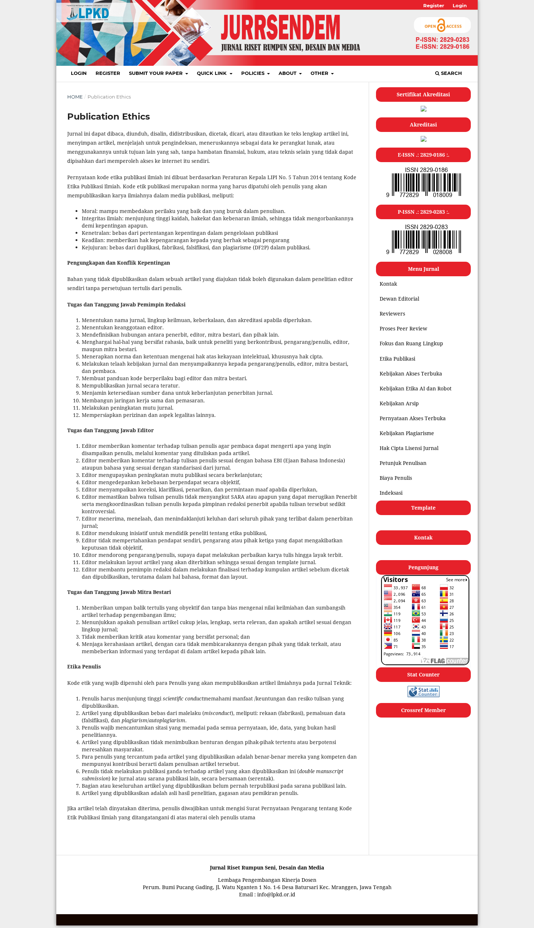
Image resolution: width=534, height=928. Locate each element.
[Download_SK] (423, 139)
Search (451, 73)
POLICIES (253, 73)
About (288, 73)
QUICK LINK (212, 73)
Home (75, 97)
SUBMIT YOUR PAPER (156, 73)
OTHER (320, 73)
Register (108, 73)
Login (79, 73)
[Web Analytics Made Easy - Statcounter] (424, 695)
